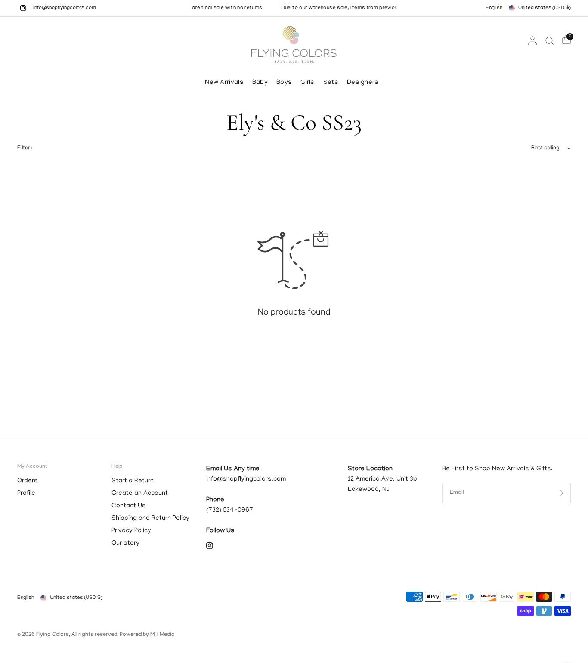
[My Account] (532, 40)
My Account (32, 466)
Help (116, 466)
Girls (307, 82)
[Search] (549, 40)
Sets (330, 82)
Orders (27, 481)
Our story (125, 543)
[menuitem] (226, 82)
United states (544, 8)
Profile (26, 493)
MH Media (162, 635)
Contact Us (128, 506)
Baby (260, 82)
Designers (363, 82)
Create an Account (139, 493)
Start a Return (132, 481)
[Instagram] (23, 8)
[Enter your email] (562, 493)
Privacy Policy (131, 530)
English (494, 8)
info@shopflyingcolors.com (64, 8)
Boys (284, 82)
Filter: (24, 148)
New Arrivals (224, 82)
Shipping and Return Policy (150, 518)
